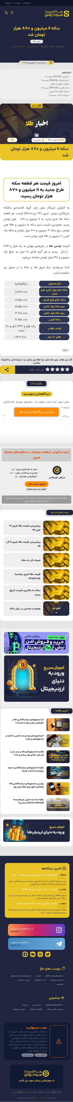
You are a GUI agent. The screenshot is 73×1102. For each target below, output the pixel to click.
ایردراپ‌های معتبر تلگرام (54, 975)
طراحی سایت (51, 1098)
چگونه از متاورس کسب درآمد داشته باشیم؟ (37, 903)
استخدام (27, 3)
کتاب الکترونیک (39, 980)
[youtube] (32, 954)
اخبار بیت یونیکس (56, 980)
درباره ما (17, 3)
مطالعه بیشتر (41, 1055)
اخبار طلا (36, 41)
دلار (63, 252)
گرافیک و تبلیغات (36, 1009)
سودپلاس (60, 46)
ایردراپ (38, 975)
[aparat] (40, 954)
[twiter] (47, 954)
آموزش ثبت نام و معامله (36, 489)
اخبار (52, 46)
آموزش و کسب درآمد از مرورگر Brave (39, 889)
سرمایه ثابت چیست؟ (59, 95)
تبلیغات (8, 3)
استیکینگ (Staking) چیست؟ (55, 80)
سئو (44, 1098)
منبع (65, 350)
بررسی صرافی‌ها (24, 980)
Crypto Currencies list (54, 1005)
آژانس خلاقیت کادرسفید (25, 1098)
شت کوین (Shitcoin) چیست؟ (55, 87)
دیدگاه (36, 416)
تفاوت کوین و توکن (59, 84)
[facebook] (25, 954)
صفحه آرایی (36, 1005)
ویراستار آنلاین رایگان (55, 1009)
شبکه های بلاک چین (59, 91)
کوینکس (60, 984)
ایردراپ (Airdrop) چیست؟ (57, 76)
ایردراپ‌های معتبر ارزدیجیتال (21, 975)
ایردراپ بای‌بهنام (19, 1009)
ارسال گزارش (27, 1055)
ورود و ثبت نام (36, 484)
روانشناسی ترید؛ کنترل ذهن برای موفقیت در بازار (34, 875)
